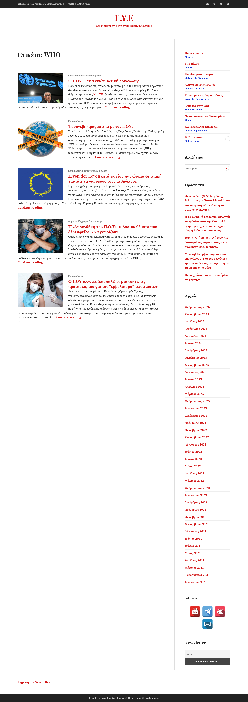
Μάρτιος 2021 (194, 567)
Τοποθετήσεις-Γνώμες (95, 170)
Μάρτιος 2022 (194, 480)
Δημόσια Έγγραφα (78, 221)
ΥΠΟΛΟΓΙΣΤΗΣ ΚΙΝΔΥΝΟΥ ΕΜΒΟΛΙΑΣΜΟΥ (41, 3)
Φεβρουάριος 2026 (197, 307)
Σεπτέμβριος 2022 (197, 437)
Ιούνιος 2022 (193, 459)
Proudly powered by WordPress (106, 697)
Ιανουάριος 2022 (196, 495)
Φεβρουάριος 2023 (197, 401)
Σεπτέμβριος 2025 (197, 314)
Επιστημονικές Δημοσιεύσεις (204, 96)
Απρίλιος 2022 (194, 473)
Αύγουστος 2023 (195, 372)
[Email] (207, 624)
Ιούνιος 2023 (193, 379)
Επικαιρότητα (75, 121)
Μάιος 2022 (193, 466)
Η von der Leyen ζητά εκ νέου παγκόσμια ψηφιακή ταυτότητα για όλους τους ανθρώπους (115, 178)
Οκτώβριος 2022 (196, 430)
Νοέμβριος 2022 (195, 423)
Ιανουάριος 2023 (196, 408)
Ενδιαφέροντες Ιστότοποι (201, 128)
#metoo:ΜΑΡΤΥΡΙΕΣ (78, 3)
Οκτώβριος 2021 (196, 517)
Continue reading (117, 107)
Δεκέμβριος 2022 (196, 415)
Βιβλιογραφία (194, 139)
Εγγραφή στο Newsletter (34, 682)
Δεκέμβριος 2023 (196, 350)
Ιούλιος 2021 (193, 538)
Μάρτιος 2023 (194, 394)
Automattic (152, 697)
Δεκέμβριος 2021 (196, 502)
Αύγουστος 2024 (195, 336)
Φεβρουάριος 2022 (197, 488)
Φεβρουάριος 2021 (197, 575)
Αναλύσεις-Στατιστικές (200, 86)
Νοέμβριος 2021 (195, 509)
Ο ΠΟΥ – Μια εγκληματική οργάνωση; (103, 80)
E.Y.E (124, 17)
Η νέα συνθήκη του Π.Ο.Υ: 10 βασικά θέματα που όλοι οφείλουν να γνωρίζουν (112, 229)
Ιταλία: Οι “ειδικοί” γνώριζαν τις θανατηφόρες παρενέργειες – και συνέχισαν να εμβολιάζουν (206, 242)
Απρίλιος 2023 (194, 386)
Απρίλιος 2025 (194, 321)
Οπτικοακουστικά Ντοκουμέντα (84, 75)
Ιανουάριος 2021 (196, 582)
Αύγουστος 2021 (195, 531)
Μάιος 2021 (193, 553)
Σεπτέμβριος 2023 (197, 365)
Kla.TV (98, 94)
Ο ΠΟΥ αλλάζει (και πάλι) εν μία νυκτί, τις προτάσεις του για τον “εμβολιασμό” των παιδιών (113, 283)
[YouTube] (195, 611)
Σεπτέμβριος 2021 (197, 524)
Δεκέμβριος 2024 (196, 329)
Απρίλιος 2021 (194, 560)
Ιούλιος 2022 (193, 452)
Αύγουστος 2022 (195, 444)
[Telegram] (207, 611)
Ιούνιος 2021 (193, 546)
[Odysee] (221, 3)
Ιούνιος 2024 (193, 343)
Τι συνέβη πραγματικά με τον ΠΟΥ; (100, 126)
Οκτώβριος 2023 (196, 357)
